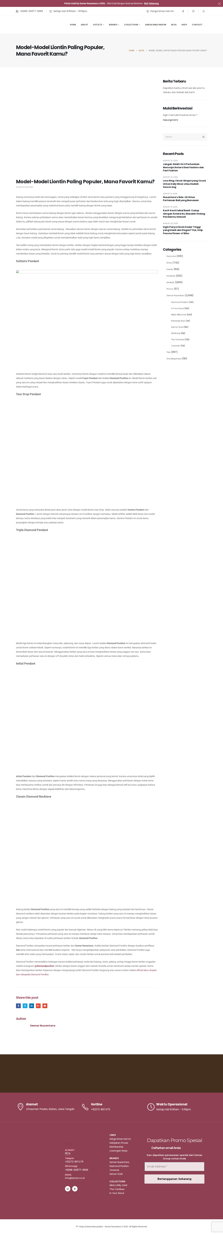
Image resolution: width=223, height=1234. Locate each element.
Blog (174, 24)
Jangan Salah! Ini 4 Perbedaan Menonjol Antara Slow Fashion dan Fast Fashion (183, 167)
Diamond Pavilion (179, 302)
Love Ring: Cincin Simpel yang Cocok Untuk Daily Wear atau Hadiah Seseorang (184, 184)
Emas (169, 262)
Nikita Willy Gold (178, 314)
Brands (113, 24)
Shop (184, 24)
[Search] (203, 137)
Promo (170, 289)
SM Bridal (175, 333)
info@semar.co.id (75, 1178)
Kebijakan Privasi (119, 1142)
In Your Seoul (177, 308)
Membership (116, 1146)
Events (170, 269)
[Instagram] (193, 11)
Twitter (25, 1005)
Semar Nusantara (24, 187)
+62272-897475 (74, 1161)
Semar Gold (177, 327)
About (84, 24)
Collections (131, 24)
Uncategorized (174, 358)
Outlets (97, 24)
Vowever (175, 345)
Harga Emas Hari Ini (155, 24)
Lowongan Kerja (118, 1150)
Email (44, 1005)
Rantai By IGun (178, 320)
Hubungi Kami (170, 120)
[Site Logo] (32, 25)
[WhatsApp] (204, 11)
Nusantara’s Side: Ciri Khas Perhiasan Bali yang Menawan (181, 199)
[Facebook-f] (75, 1188)
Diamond (171, 256)
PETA (68, 1153)
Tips (169, 352)
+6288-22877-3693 (76, 1169)
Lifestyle (170, 282)
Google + (38, 1005)
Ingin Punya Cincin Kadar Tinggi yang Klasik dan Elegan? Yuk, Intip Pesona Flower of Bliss (183, 230)
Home (73, 24)
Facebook (18, 1005)
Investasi (171, 275)
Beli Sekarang (151, 3)
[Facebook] (183, 11)
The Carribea (177, 339)
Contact (197, 24)
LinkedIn (31, 1005)
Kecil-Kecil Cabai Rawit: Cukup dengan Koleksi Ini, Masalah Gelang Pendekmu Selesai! (184, 213)
